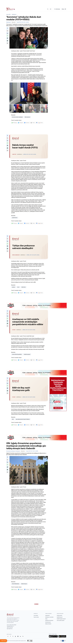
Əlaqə (46, 618)
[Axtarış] (48, 9)
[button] (7, 28)
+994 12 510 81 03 (10, 627)
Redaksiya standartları (49, 620)
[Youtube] (15, 636)
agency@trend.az (9, 628)
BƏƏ (13, 419)
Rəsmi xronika (36, 617)
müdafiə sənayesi (27, 354)
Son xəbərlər (36, 615)
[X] (13, 636)
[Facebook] (10, 636)
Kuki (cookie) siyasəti (60, 620)
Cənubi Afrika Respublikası (17, 354)
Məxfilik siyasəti (59, 617)
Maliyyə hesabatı (48, 623)
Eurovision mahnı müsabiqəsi (17, 117)
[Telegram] (18, 636)
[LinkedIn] (20, 636)
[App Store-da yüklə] (53, 636)
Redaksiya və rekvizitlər (49, 617)
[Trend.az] (10, 9)
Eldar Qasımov (27, 117)
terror (18, 287)
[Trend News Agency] (10, 614)
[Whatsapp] (8, 636)
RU (65, 640)
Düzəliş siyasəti (48, 622)
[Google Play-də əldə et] (62, 636)
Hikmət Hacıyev (24, 583)
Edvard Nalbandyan (15, 583)
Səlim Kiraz (24, 287)
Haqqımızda (47, 615)
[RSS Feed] (23, 636)
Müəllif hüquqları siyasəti (61, 618)
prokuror (13, 287)
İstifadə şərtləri (59, 615)
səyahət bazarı (14, 217)
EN (60, 640)
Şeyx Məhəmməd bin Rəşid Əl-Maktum (23, 419)
